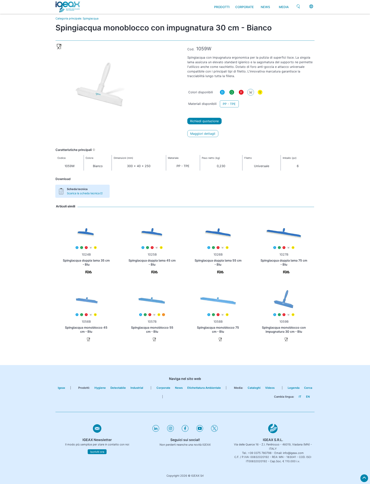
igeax (61, 387)
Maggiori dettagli (202, 134)
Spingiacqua (90, 18)
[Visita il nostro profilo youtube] (199, 430)
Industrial (136, 387)
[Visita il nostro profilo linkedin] (155, 430)
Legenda (293, 387)
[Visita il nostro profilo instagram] (170, 430)
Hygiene (100, 387)
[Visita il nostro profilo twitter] (214, 430)
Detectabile (118, 387)
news (265, 7)
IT (300, 396)
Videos (270, 387)
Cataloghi (254, 387)
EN (308, 396)
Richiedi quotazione (204, 121)
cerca (308, 387)
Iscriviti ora (97, 451)
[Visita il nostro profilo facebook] (185, 430)
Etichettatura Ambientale (204, 387)
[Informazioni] (94, 150)
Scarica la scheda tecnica (83, 193)
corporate (244, 7)
